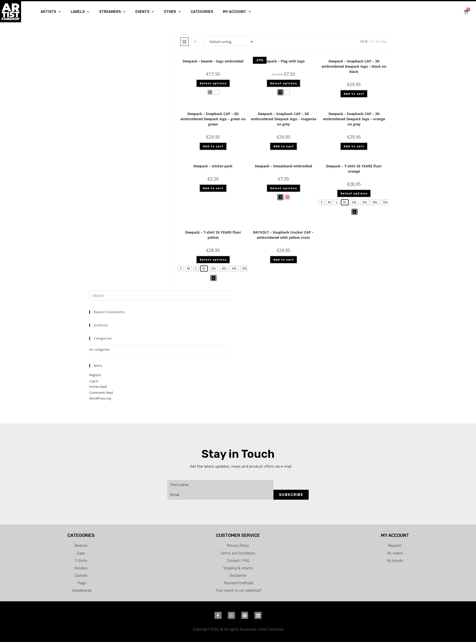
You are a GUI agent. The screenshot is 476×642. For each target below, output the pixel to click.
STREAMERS (110, 12)
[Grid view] (184, 41)
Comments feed (101, 392)
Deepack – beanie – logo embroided (213, 61)
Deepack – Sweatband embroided (283, 166)
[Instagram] (231, 615)
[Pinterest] (244, 615)
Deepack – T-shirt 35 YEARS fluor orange (354, 169)
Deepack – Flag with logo (283, 61)
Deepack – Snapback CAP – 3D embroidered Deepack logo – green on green (213, 118)
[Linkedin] (258, 615)
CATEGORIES (202, 12)
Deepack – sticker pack (213, 166)
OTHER (170, 12)
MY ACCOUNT (234, 12)
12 (371, 41)
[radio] (210, 92)
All (384, 41)
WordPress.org (100, 398)
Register (95, 375)
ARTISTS (48, 12)
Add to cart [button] (354, 93)
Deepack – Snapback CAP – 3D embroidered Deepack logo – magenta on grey (283, 118)
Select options (213, 83)
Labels (78, 12)
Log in (93, 381)
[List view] (195, 41)
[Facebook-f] (218, 615)
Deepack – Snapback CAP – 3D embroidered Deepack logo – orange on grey (354, 118)
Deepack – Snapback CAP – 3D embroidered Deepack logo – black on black (354, 66)
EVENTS (142, 12)
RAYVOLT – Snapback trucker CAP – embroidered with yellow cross (283, 235)
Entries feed (98, 386)
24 (377, 41)
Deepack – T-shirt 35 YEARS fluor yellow (213, 235)
